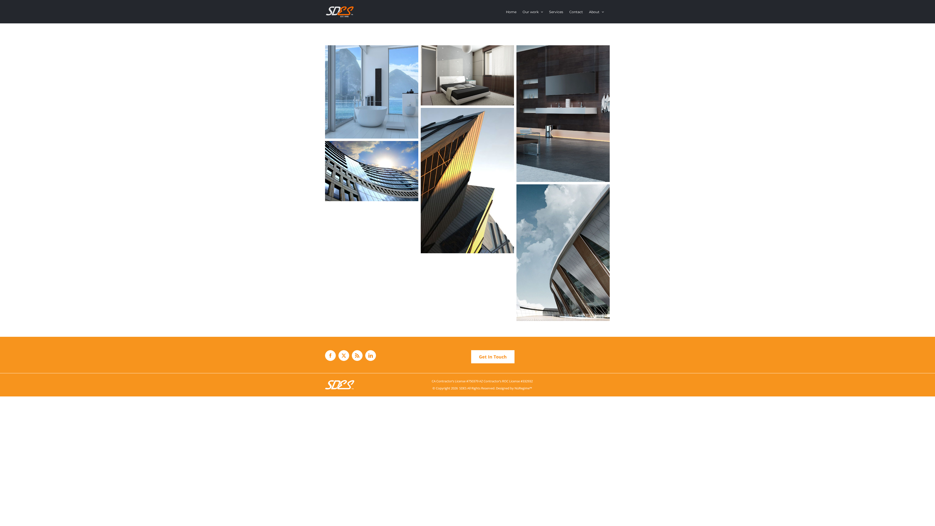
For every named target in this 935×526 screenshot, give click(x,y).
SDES (463, 388)
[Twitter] (343, 355)
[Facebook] (330, 355)
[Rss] (357, 355)
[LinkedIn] (370, 355)
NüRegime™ (523, 388)
